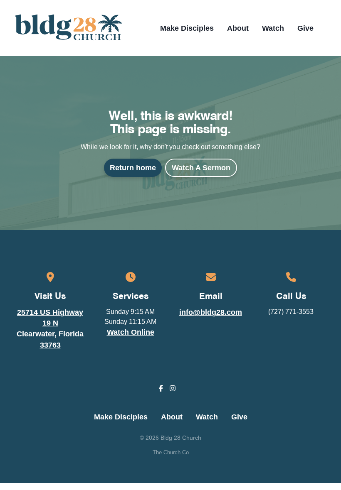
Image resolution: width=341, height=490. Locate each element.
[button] (327, 28)
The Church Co (171, 452)
